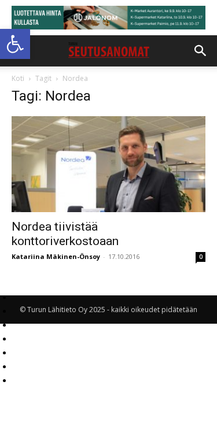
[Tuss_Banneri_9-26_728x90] (108, 17)
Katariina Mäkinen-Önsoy (56, 256)
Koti (18, 78)
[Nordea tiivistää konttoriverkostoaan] (108, 164)
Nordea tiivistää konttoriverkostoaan (65, 234)
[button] (15, 44)
